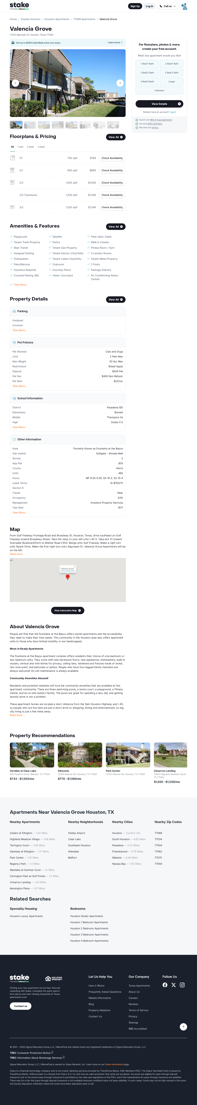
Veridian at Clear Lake (23, 770)
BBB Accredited (138, 1028)
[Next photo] (120, 83)
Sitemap (133, 1022)
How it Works (96, 985)
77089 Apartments (84, 19)
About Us (134, 991)
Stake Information (114, 1064)
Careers (133, 997)
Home (13, 19)
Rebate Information (100, 997)
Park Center (113, 770)
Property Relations (99, 1010)
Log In (149, 6)
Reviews (133, 1004)
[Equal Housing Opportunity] (53, 978)
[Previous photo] (15, 83)
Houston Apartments (56, 19)
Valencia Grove (31, 29)
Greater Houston (30, 19)
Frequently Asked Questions (105, 991)
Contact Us (95, 1016)
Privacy (133, 1016)
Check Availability (112, 158)
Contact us (20, 1006)
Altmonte (63, 770)
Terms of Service (138, 1010)
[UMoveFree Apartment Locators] (19, 979)
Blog (91, 1004)
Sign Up (135, 6)
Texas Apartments (139, 985)
